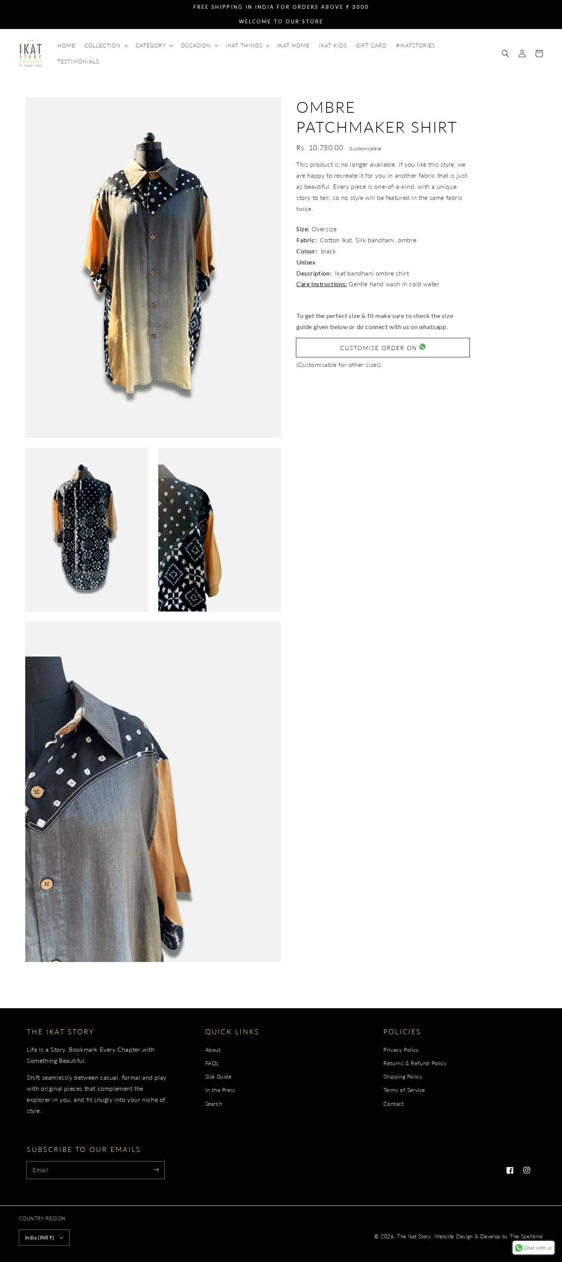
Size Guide (218, 1076)
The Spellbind (526, 1236)
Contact (393, 1103)
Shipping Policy (402, 1076)
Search (214, 1103)
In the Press (220, 1090)
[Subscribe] (156, 1169)
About (213, 1049)
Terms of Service (404, 1090)
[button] (505, 53)
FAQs (212, 1063)
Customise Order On (379, 347)
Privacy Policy (401, 1049)
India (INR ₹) (39, 1237)
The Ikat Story (414, 1236)
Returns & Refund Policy (415, 1063)
